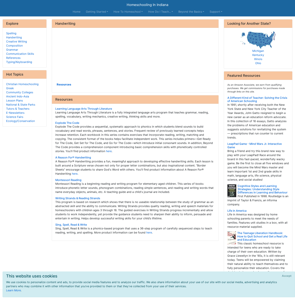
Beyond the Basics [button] (190, 11)
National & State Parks (20, 104)
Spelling (11, 33)
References (13, 58)
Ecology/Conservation (20, 121)
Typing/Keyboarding (19, 62)
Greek (10, 88)
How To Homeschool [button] (127, 11)
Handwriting (14, 37)
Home (76, 11)
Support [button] (215, 11)
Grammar (12, 49)
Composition (14, 45)
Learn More (13, 290)
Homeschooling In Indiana (147, 5)
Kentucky (258, 55)
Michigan (258, 51)
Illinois (258, 59)
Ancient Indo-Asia (17, 96)
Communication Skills (20, 53)
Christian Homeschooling (22, 84)
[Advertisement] (135, 56)
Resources (64, 84)
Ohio (258, 63)
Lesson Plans (14, 100)
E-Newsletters (15, 112)
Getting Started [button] (96, 11)
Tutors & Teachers (17, 108)
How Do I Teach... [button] (159, 11)
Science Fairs (14, 117)
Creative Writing (16, 41)
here (109, 151)
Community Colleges (19, 92)
